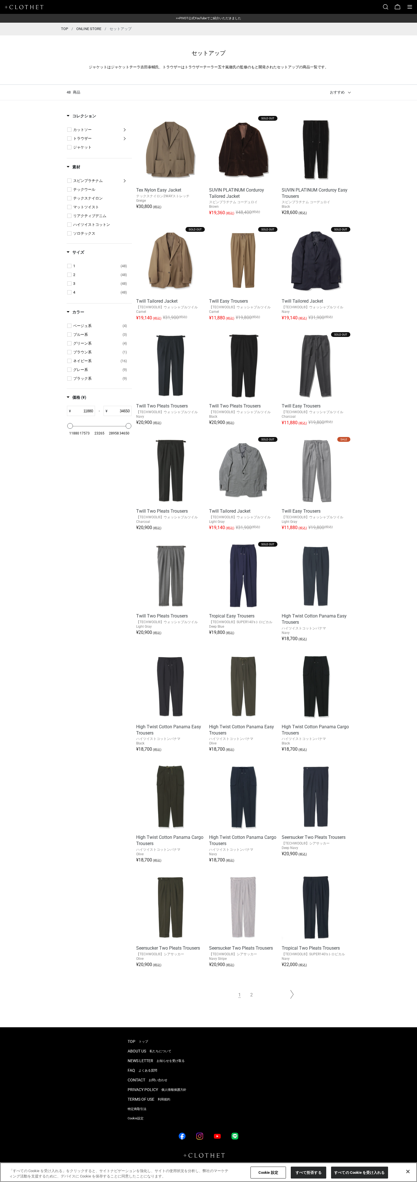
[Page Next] (291, 994)
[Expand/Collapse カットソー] (124, 129)
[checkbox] (69, 130)
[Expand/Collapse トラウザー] (124, 138)
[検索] (387, 7)
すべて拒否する (309, 1172)
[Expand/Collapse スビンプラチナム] (124, 180)
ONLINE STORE (88, 29)
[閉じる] (408, 1171)
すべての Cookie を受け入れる (359, 1172)
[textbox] (83, 411)
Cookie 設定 (268, 1172)
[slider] (70, 426)
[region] (208, 1172)
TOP (64, 29)
